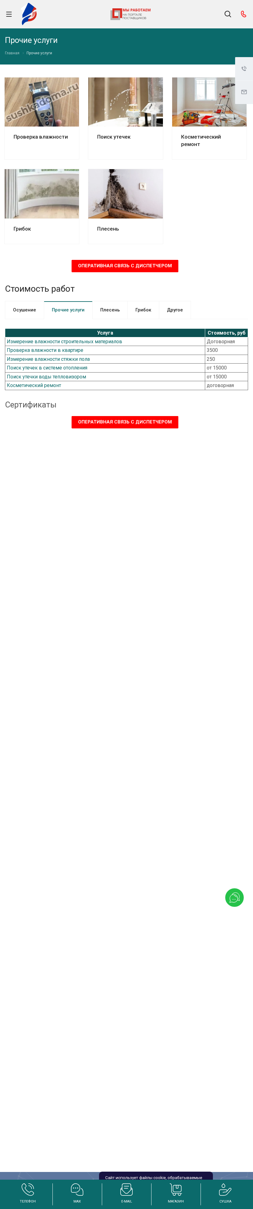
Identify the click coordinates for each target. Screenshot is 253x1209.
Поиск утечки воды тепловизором (46, 377)
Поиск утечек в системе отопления (47, 368)
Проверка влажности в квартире (45, 350)
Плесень (108, 229)
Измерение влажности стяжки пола (48, 359)
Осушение (24, 310)
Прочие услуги (68, 310)
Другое (175, 310)
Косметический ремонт (34, 385)
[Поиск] (228, 14)
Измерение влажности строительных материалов (64, 341)
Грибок (22, 229)
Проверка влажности (41, 137)
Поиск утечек (114, 137)
